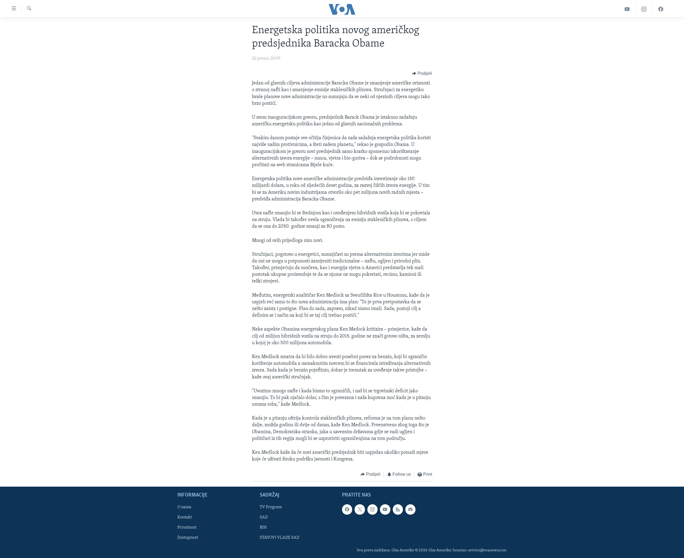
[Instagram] (644, 9)
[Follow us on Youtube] (385, 509)
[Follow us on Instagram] (372, 509)
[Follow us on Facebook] (347, 509)
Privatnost (186, 527)
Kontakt (184, 517)
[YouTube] (627, 9)
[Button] (422, 73)
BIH (263, 527)
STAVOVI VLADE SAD (279, 538)
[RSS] (398, 509)
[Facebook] (660, 9)
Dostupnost (187, 538)
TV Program (271, 507)
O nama (184, 507)
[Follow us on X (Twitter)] (360, 509)
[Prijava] (410, 509)
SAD (264, 517)
